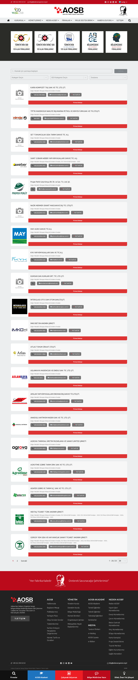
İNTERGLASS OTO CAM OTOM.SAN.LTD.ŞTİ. (48, 300)
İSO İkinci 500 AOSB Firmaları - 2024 (111, 515)
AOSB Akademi (94, 604)
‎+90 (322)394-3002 (39, 330)
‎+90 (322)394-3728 (39, 307)
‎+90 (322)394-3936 (39, 425)
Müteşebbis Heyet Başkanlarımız (75, 625)
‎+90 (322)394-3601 (39, 495)
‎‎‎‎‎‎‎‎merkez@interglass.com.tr (60, 307)
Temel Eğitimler (94, 608)
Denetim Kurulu (74, 608)
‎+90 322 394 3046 (39, 95)
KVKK (125, 668)
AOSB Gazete (93, 637)
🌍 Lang (122, 2)
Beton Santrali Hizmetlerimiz (114, 624)
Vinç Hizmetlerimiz (116, 629)
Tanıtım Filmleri (94, 629)
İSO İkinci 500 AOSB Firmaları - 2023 (95, 540)
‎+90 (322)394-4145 (39, 236)
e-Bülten (91, 641)
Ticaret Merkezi (115, 646)
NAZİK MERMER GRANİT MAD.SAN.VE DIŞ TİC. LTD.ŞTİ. (52, 205)
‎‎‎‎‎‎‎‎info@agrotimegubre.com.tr (61, 472)
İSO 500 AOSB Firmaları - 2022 (70, 515)
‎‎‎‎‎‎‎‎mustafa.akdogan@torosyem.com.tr (63, 546)
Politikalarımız (52, 612)
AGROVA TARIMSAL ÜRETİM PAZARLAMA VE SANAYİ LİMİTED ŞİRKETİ (58, 441)
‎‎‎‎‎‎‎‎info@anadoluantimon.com (60, 424)
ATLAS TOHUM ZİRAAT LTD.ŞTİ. (43, 347)
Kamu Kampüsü (115, 638)
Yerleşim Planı (52, 616)
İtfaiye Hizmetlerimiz (117, 633)
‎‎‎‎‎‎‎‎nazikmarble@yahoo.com (60, 212)
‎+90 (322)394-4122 (39, 212)
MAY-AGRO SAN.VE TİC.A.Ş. (41, 229)
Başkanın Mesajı (53, 608)
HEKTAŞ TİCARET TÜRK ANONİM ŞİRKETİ (47, 512)
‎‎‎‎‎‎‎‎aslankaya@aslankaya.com (57, 377)
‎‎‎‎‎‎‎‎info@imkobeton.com (59, 330)
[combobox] (27, 78)
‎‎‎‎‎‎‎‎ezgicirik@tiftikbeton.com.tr (55, 118)
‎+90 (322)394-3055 (39, 165)
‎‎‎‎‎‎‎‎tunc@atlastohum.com (59, 354)
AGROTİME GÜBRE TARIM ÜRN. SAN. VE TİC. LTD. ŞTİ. (51, 465)
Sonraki (24, 561)
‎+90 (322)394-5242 (39, 260)
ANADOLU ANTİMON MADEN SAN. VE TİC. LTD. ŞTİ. (51, 418)
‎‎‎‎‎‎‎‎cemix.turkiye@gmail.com (60, 401)
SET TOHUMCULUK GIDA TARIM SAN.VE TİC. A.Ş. (50, 135)
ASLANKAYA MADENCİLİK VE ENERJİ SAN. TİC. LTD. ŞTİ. (52, 370)
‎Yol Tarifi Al (76, 94)
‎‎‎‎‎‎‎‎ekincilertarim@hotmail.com (49, 283)
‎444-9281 (37, 118)
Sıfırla (120, 71)
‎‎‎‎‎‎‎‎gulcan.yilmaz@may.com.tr (60, 236)
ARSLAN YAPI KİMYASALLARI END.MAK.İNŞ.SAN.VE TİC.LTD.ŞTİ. (55, 394)
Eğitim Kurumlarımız (116, 650)
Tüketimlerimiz (52, 624)
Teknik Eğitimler (94, 612)
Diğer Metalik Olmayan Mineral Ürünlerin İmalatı (45, 91)
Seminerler (92, 620)
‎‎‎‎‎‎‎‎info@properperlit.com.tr (48, 189)
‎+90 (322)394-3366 (39, 142)
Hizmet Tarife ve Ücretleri (53, 639)
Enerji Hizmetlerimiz (116, 614)
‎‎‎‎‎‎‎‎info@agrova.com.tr (58, 448)
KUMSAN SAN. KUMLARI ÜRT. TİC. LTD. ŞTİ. (47, 276)
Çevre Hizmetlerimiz (117, 619)
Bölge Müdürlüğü (74, 612)
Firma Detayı (77, 102)
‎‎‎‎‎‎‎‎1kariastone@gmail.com (58, 94)
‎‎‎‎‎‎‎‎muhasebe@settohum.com (60, 142)
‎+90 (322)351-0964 (39, 354)
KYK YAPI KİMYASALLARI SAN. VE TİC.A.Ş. (47, 253)
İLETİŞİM (20, 618)
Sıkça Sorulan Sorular (55, 620)
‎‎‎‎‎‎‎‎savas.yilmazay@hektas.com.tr (61, 521)
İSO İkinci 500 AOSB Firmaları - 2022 (72, 540)
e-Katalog (92, 633)
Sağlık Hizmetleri (115, 654)
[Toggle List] (46, 78)
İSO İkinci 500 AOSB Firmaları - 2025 (42, 517)
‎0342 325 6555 (38, 377)
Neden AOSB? (114, 604)
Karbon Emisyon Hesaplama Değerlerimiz (53, 630)
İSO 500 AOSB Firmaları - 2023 (90, 515)
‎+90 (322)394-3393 (39, 546)
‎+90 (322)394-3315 (39, 521)
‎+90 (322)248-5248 (39, 472)
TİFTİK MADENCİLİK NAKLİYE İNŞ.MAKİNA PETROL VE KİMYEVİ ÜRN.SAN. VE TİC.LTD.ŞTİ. (65, 111)
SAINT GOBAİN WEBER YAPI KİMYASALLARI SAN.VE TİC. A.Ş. (54, 158)
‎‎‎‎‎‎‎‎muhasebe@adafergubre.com (61, 495)
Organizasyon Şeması (76, 620)
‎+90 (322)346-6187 (39, 401)
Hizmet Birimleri (74, 616)
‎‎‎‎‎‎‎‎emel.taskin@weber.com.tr (60, 165)
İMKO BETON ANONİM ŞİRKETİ (43, 323)
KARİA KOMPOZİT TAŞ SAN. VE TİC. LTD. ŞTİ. (48, 87)
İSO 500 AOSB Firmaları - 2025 (70, 161)
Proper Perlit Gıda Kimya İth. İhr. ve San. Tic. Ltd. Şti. (50, 182)
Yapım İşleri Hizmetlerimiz (114, 609)
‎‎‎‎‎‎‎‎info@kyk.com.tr (57, 259)
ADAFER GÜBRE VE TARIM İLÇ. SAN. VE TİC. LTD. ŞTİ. (51, 488)
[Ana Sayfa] (8, 20)
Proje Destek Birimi (116, 642)
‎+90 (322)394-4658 (39, 448)
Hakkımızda (51, 604)
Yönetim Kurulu (73, 604)
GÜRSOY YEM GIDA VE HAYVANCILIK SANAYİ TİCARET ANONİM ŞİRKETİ (59, 537)
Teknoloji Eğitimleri (95, 616)
